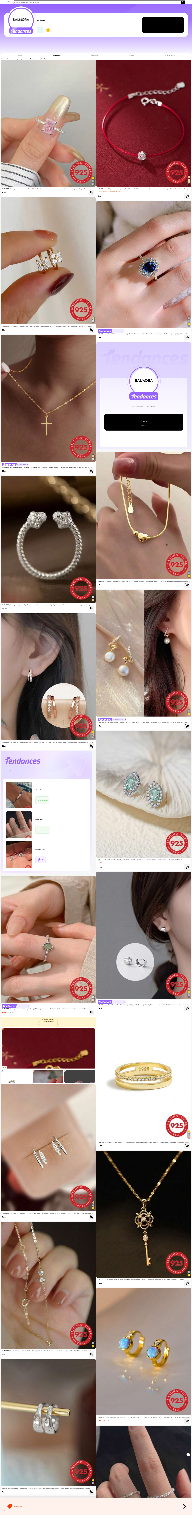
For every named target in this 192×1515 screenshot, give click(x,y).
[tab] (19, 55)
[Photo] (48, 30)
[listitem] (143, 395)
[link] (21, 20)
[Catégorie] (8, 2)
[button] (5, 2)
